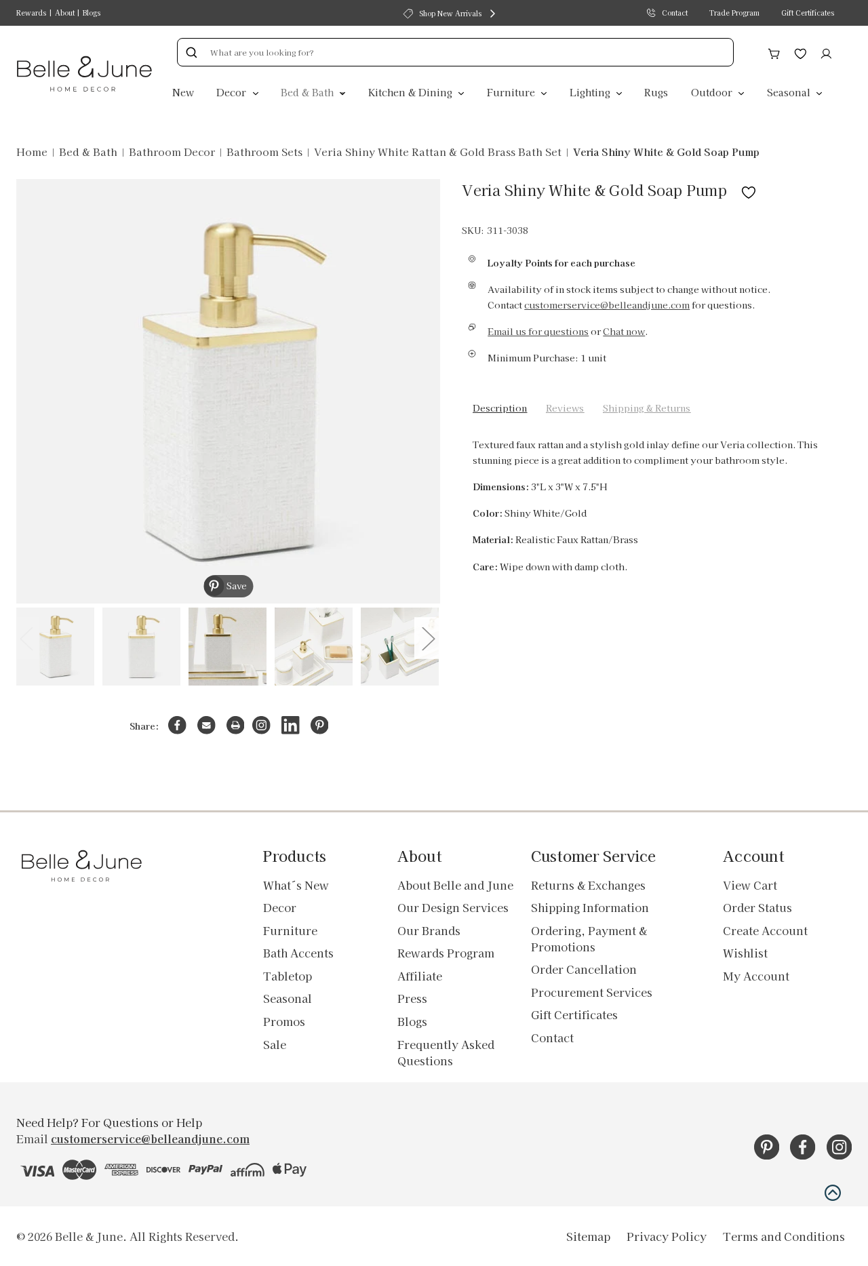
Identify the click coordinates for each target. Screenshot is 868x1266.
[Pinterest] (320, 725)
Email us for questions (538, 331)
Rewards (31, 12)
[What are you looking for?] (191, 52)
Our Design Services (453, 907)
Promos (284, 1021)
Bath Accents (298, 953)
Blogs (91, 12)
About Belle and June (455, 885)
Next (427, 637)
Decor (232, 92)
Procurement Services (591, 992)
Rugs (656, 92)
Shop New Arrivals (450, 13)
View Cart (750, 885)
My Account (756, 976)
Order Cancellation (584, 969)
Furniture (512, 92)
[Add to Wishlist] (748, 189)
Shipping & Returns (646, 407)
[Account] (826, 51)
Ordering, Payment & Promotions (589, 938)
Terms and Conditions (784, 1236)
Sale (274, 1044)
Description (500, 407)
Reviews (565, 407)
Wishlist (745, 953)
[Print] (235, 725)
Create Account (765, 930)
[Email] (206, 725)
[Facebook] (177, 725)
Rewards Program (445, 953)
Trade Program (734, 12)
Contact (675, 12)
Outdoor (713, 92)
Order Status (757, 907)
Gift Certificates (807, 12)
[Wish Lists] (800, 51)
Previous (25, 637)
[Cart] (774, 51)
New (183, 92)
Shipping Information (590, 907)
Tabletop (287, 976)
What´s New (296, 885)
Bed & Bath (308, 92)
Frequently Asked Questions (445, 1052)
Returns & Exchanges (588, 885)
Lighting (591, 92)
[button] (833, 1193)
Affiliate (419, 976)
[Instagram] (261, 725)
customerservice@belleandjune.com (607, 304)
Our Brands (428, 930)
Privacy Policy (667, 1236)
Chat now (624, 331)
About (65, 12)
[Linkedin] (290, 725)
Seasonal (790, 92)
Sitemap (588, 1236)
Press (412, 998)
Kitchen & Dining (411, 92)
